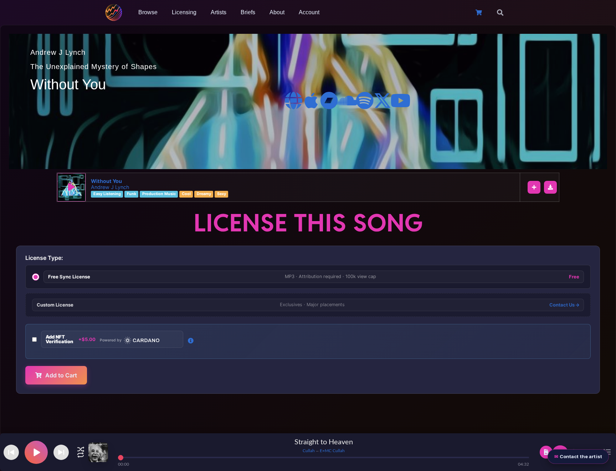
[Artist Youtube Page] (400, 100)
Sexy (221, 194)
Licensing (184, 12)
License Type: (44, 258)
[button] (500, 12)
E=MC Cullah (332, 451)
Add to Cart (61, 375)
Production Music (159, 194)
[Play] (71, 187)
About (277, 12)
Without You (106, 181)
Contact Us (562, 305)
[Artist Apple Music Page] (311, 100)
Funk (131, 194)
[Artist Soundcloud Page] (347, 100)
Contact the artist (581, 456)
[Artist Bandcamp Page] (329, 100)
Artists (218, 12)
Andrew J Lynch (58, 52)
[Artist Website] (293, 100)
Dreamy (204, 194)
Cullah (309, 451)
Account (309, 12)
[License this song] (546, 452)
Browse (148, 12)
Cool (186, 194)
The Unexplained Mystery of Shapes (93, 66)
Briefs (248, 12)
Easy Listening (107, 194)
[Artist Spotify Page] (365, 100)
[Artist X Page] (382, 100)
